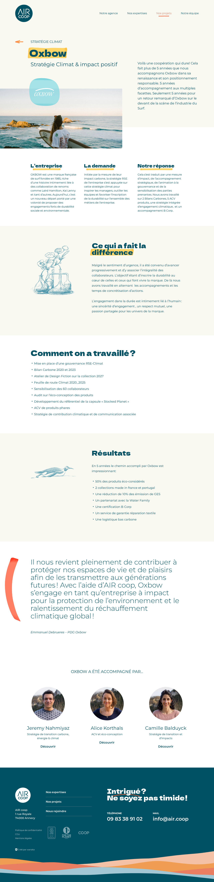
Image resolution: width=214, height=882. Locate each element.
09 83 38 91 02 (124, 819)
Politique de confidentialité (28, 830)
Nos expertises (137, 13)
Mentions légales (23, 838)
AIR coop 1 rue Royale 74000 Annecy (25, 814)
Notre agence (108, 13)
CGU (17, 834)
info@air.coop (171, 819)
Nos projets (164, 13)
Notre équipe (190, 13)
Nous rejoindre (56, 811)
